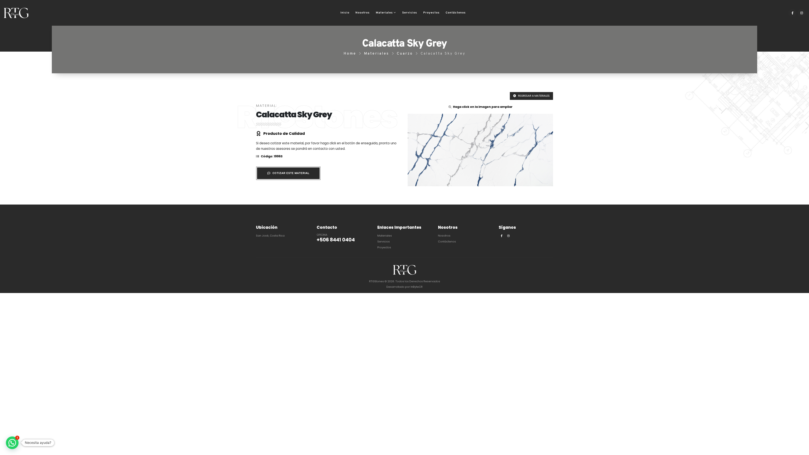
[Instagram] (802, 13)
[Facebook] (792, 13)
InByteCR (417, 287)
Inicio (344, 13)
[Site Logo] (16, 13)
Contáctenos (456, 13)
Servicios (409, 13)
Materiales (384, 13)
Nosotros (362, 13)
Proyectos (431, 13)
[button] (12, 442)
